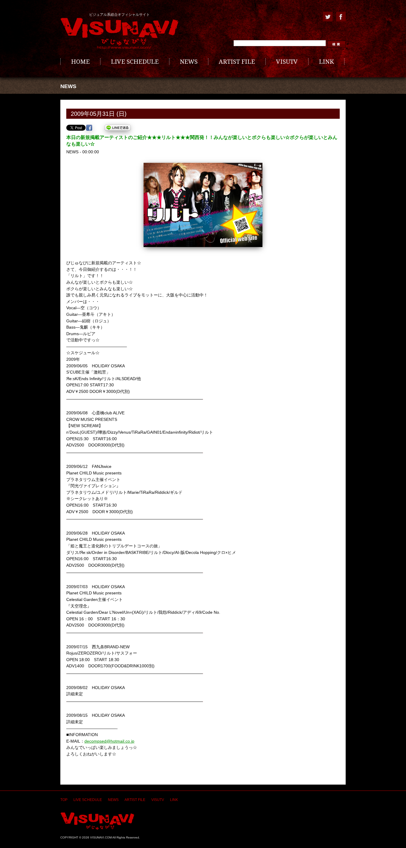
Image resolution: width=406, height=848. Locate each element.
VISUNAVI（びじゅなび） (97, 821)
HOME (80, 61)
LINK (326, 61)
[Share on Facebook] (89, 128)
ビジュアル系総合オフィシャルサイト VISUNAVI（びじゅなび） (119, 33)
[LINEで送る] (118, 128)
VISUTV (287, 61)
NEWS (189, 61)
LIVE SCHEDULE (135, 61)
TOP (63, 800)
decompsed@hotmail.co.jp (109, 741)
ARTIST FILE (237, 61)
